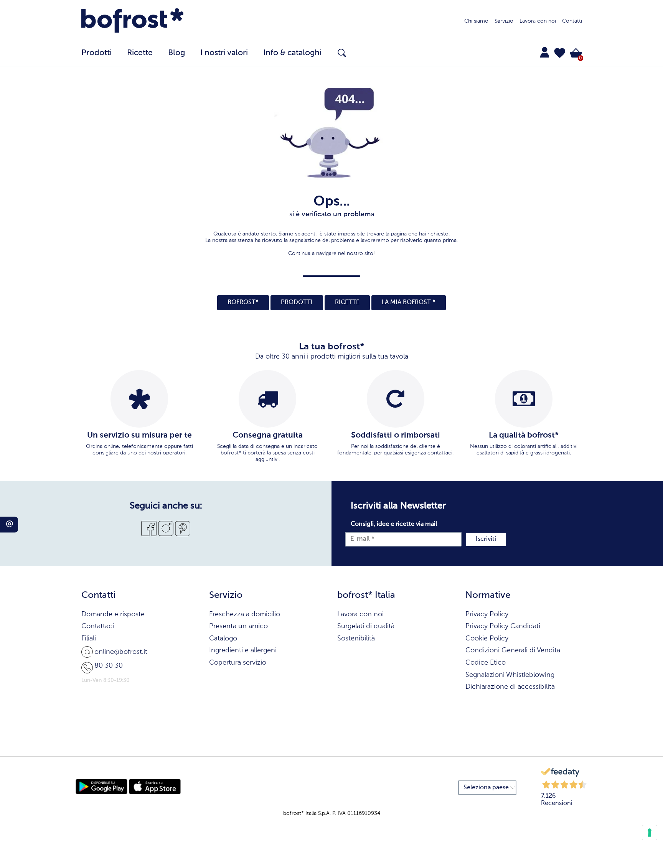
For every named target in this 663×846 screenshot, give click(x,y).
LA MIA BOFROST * (408, 303)
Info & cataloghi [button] (292, 53)
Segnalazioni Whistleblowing (509, 675)
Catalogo (223, 638)
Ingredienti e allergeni (243, 650)
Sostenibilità (356, 638)
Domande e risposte (113, 614)
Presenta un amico (238, 626)
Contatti (572, 21)
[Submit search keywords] (342, 53)
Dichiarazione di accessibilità (510, 686)
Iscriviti (486, 539)
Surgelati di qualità (365, 626)
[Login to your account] (544, 52)
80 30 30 (108, 665)
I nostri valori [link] (224, 53)
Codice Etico (485, 662)
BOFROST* (243, 303)
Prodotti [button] (96, 53)
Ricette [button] (140, 53)
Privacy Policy (486, 614)
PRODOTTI (297, 303)
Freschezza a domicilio (244, 614)
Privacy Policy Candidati (502, 626)
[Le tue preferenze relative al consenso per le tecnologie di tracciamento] (649, 832)
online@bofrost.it (120, 651)
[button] (559, 53)
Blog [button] (176, 53)
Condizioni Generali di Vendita (512, 650)
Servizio (504, 21)
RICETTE (347, 303)
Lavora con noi (538, 21)
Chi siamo (476, 21)
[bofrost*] (132, 21)
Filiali (88, 638)
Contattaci (97, 626)
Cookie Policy (486, 638)
